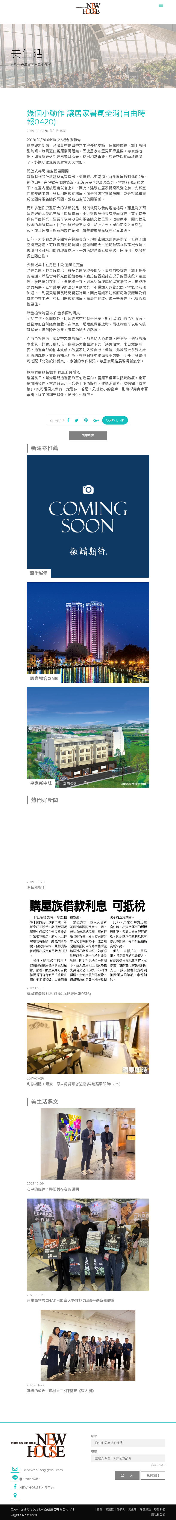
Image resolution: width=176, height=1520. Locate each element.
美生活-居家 (58, 131)
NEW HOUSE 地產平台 (36, 1488)
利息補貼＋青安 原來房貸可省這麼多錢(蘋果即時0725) (74, 1084)
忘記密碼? (158, 1465)
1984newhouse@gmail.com (41, 1470)
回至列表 (88, 436)
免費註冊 (153, 1475)
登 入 (127, 1475)
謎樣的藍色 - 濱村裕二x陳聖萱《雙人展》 (61, 1391)
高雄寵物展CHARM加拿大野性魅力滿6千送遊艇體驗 (71, 1300)
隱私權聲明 (36, 887)
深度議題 (145, 1509)
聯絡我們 (159, 1509)
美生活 (25, 64)
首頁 (14, 64)
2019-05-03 (35, 131)
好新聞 (121, 1509)
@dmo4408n (29, 1479)
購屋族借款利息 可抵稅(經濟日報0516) (59, 994)
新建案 (110, 1509)
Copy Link (115, 420)
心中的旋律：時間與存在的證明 (53, 1189)
